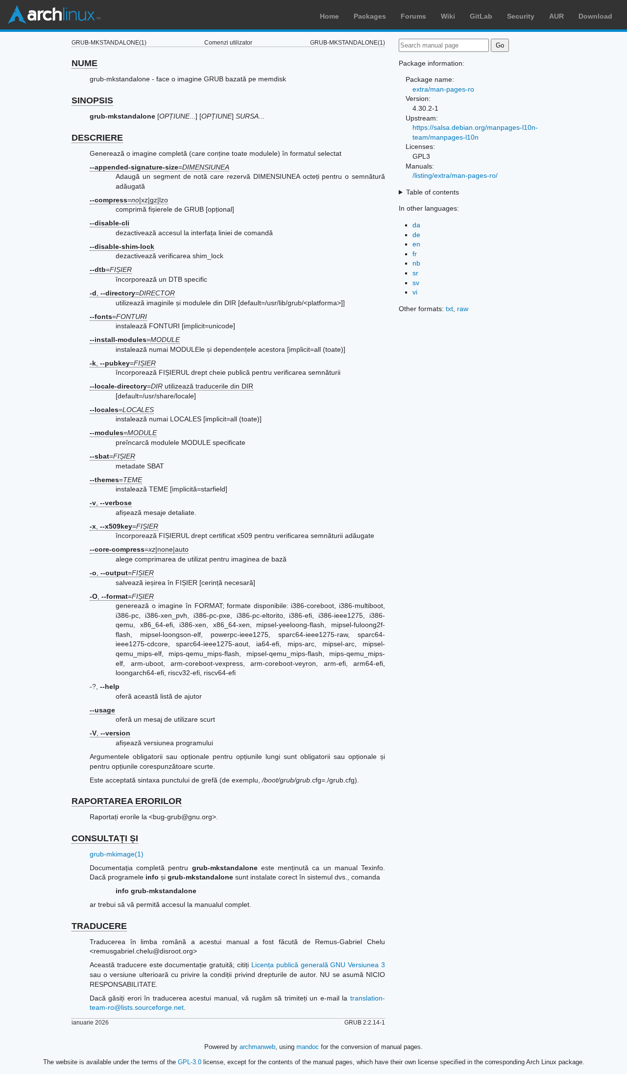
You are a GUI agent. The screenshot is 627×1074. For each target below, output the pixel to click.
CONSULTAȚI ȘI (105, 838)
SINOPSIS (92, 100)
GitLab (481, 16)
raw (462, 309)
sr (415, 273)
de (416, 235)
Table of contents (432, 192)
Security (520, 16)
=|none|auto (139, 549)
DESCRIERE (97, 138)
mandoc (307, 1046)
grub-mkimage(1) (117, 854)
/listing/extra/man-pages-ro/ (455, 175)
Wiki (448, 16)
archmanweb (257, 1046)
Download (595, 16)
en (416, 244)
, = (132, 293)
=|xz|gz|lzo (129, 200)
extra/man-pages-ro (443, 89)
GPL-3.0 (189, 1062)
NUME (84, 63)
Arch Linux (53, 14)
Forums (413, 16)
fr (414, 254)
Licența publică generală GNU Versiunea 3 (318, 965)
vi (414, 292)
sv (415, 283)
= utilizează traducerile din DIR (171, 386)
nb (416, 263)
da (416, 225)
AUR (556, 16)
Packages (370, 16)
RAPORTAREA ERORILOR (127, 801)
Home (329, 16)
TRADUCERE (99, 926)
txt (449, 309)
